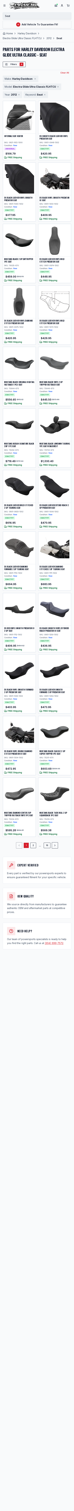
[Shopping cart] (68, 5)
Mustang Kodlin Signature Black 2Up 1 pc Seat (19, 445)
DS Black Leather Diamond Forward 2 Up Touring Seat (16, 568)
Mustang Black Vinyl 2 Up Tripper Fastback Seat (51, 383)
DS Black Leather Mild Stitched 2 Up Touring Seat (18, 506)
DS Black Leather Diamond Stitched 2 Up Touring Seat (52, 568)
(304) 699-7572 (54, 943)
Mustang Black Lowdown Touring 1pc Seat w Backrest (54, 445)
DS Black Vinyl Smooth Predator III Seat (54, 199)
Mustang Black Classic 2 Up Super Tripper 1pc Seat (52, 752)
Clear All (64, 72)
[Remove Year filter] (19, 94)
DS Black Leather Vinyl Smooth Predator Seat (18, 199)
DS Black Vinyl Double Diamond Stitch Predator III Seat (18, 752)
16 (47, 845)
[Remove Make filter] (35, 78)
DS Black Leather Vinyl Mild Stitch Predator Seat (51, 260)
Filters (16, 64)
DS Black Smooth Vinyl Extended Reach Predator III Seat (54, 629)
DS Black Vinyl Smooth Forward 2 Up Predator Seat (18, 691)
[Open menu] (4, 5)
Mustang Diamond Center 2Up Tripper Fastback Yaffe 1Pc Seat (18, 814)
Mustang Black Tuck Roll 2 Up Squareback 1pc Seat (53, 814)
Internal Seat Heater (13, 136)
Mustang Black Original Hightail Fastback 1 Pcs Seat (19, 383)
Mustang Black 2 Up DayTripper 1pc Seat (18, 260)
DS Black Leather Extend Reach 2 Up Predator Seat (54, 506)
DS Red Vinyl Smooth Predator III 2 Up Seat (19, 629)
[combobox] (37, 15)
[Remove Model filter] (58, 86)
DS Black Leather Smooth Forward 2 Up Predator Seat (52, 691)
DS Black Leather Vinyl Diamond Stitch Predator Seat (18, 322)
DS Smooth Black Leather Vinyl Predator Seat (53, 137)
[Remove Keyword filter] (44, 94)
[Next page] (55, 845)
